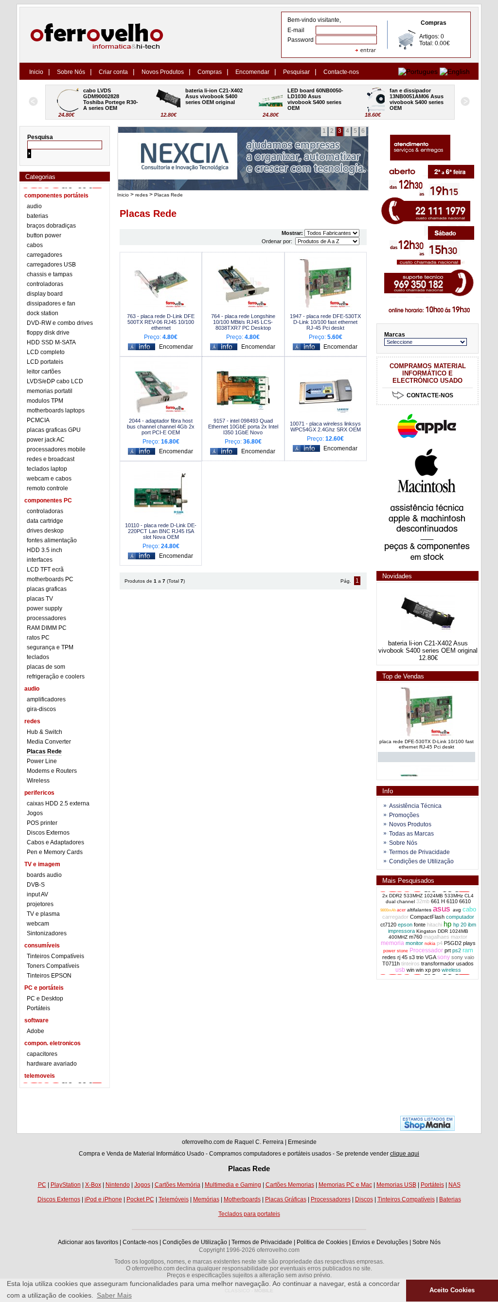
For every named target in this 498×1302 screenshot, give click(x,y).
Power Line (42, 761)
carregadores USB (51, 264)
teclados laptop (47, 468)
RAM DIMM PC (47, 627)
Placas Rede (44, 751)
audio (34, 206)
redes (141, 194)
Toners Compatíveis (53, 966)
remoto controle (47, 488)
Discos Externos (48, 832)
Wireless (38, 780)
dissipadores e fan (51, 303)
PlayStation (66, 1184)
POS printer (42, 823)
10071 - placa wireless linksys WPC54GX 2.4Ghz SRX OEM (325, 426)
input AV (37, 894)
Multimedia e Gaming (233, 1184)
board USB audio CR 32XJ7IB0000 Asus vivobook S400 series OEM (418, 99)
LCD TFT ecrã (45, 569)
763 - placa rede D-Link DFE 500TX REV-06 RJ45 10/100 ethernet (161, 322)
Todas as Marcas (411, 833)
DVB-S (36, 884)
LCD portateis (45, 361)
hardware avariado (52, 1063)
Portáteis (38, 1008)
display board (45, 293)
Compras (209, 72)
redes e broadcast (50, 459)
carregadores (44, 254)
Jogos (35, 813)
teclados (38, 657)
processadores (46, 618)
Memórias (206, 1199)
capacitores (42, 1054)
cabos (35, 245)
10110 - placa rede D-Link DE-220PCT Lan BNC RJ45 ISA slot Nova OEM (160, 531)
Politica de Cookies (322, 1242)
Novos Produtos (163, 72)
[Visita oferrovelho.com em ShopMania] (427, 1128)
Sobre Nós (71, 72)
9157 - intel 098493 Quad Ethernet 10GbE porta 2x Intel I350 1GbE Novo (243, 426)
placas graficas (47, 589)
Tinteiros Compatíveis (55, 956)
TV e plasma (43, 913)
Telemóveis (174, 1199)
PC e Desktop (45, 998)
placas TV (40, 598)
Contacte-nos (341, 72)
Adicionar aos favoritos (88, 1242)
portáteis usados (309, 1153)
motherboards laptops (56, 410)
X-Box (93, 1184)
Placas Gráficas (285, 1199)
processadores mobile (56, 449)
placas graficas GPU (54, 430)
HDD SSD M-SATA (51, 342)
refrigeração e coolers (56, 676)
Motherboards (242, 1199)
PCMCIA (38, 420)
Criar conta (113, 72)
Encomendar (252, 72)
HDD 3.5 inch (44, 550)
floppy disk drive (48, 332)
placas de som (46, 666)
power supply (44, 608)
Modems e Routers (52, 770)
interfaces (40, 559)
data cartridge (45, 520)
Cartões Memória (177, 1184)
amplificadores (46, 699)
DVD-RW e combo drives (60, 323)
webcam (38, 923)
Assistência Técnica (415, 806)
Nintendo (118, 1184)
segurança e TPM (50, 647)
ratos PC (38, 637)
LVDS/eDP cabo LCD (55, 381)
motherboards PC (50, 579)
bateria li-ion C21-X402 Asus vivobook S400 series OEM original (113, 96)
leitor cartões (44, 371)
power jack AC (46, 439)
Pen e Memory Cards (55, 852)
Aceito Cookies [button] (452, 1290)
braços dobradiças (51, 225)
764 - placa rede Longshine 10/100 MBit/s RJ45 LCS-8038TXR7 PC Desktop (243, 322)
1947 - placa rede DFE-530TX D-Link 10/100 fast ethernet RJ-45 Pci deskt (325, 322)
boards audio (44, 875)
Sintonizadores (47, 933)
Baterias (450, 1199)
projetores (40, 904)
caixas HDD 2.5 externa (58, 803)
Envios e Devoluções (380, 1242)
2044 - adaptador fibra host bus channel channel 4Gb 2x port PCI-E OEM (161, 426)
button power (44, 235)
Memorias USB (396, 1184)
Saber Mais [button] (114, 1295)
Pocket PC (140, 1199)
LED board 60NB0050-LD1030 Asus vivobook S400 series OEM (214, 99)
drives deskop (45, 530)
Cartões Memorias (290, 1184)
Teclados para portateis (249, 1214)
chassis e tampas (49, 274)
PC (42, 1184)
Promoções (404, 815)
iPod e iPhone (103, 1199)
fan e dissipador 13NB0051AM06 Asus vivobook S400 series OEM (316, 99)
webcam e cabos (49, 478)
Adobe (35, 1031)
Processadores (331, 1199)
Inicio (36, 72)
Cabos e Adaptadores (55, 842)
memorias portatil (49, 391)
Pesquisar (296, 72)
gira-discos (41, 709)
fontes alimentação (52, 540)
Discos (364, 1199)
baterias (37, 216)
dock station (42, 313)
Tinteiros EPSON (49, 975)
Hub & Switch (44, 732)
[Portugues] (418, 71)
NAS (454, 1184)
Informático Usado (180, 1153)
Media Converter (49, 741)
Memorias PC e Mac (345, 1184)
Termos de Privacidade (419, 852)
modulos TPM (45, 400)
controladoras (45, 284)
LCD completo (46, 352)
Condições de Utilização (421, 861)
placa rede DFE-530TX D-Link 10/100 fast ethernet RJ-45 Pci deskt (426, 739)
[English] (455, 71)
